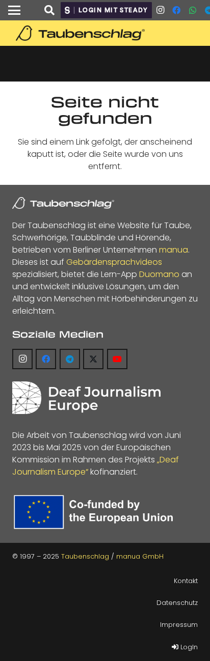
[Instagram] (160, 10)
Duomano (159, 274)
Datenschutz (177, 603)
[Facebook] (176, 10)
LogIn (188, 647)
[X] (93, 359)
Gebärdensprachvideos (114, 262)
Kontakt (186, 581)
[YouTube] (117, 359)
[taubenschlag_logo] (105, 33)
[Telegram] (70, 359)
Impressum (179, 624)
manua (173, 250)
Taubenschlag (85, 556)
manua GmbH (140, 556)
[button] (14, 10)
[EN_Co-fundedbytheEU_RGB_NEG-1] (95, 512)
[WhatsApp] (193, 10)
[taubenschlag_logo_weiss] (63, 203)
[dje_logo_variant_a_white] (86, 397)
